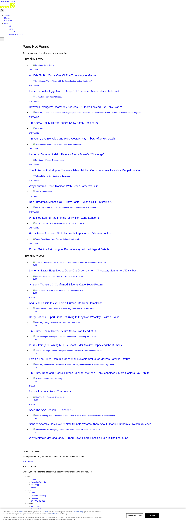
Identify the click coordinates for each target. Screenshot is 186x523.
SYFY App (35, 485)
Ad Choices (35, 506)
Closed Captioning (38, 496)
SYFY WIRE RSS (38, 501)
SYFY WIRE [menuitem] (9, 21)
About (33, 487)
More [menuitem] (6, 24)
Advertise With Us (38, 482)
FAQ (33, 493)
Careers (34, 479)
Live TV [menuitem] (12, 32)
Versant (20, 512)
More (11, 29)
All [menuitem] (10, 26)
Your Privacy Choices (135, 515)
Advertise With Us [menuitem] (16, 34)
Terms (46, 512)
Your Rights (54, 514)
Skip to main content (8, 1)
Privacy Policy (78, 512)
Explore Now (27, 462)
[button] (2, 10)
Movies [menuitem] (7, 18)
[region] (93, 516)
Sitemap (34, 498)
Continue (152, 515)
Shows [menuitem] (7, 15)
